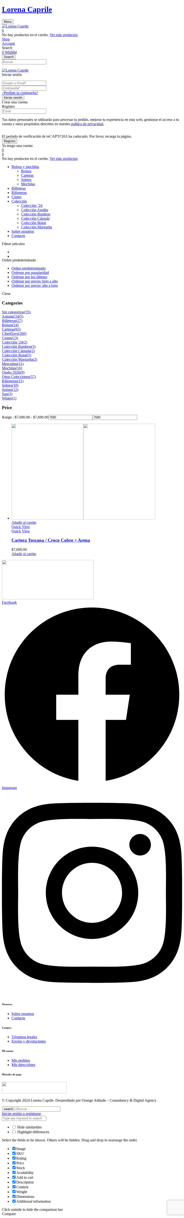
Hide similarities (29, 1127)
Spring (7, 390)
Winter (7, 398)
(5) (21, 316)
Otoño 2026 (11, 372)
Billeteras (9, 321)
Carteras (27, 175)
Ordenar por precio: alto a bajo (35, 285)
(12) (15, 390)
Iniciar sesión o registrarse (21, 1113)
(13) (15, 338)
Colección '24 (12, 342)
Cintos (7, 338)
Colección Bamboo (35, 214)
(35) (27, 312)
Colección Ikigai (33, 223)
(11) (20, 364)
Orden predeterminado (29, 268)
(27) (19, 321)
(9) (22, 372)
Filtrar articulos (13, 244)
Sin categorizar (13, 312)
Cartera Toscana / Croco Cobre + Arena (51, 540)
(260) (22, 334)
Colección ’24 (31, 205)
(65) (17, 329)
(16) (19, 368)
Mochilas (28, 184)
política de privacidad (87, 124)
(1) (14, 398)
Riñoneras (9, 381)
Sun (5, 394)
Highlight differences (32, 1132)
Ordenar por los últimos (29, 277)
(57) (32, 377)
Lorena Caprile (27, 9)
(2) (25, 342)
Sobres (26, 180)
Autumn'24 (10, 316)
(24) (15, 325)
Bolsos (26, 171)
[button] (92, 30)
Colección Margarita (36, 227)
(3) (33, 346)
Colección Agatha (34, 210)
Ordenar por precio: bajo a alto (35, 281)
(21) (20, 381)
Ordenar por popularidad (30, 273)
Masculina (9, 364)
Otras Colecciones (15, 377)
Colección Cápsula (35, 218)
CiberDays (10, 334)
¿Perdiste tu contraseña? (20, 93)
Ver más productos (64, 35)
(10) (15, 385)
